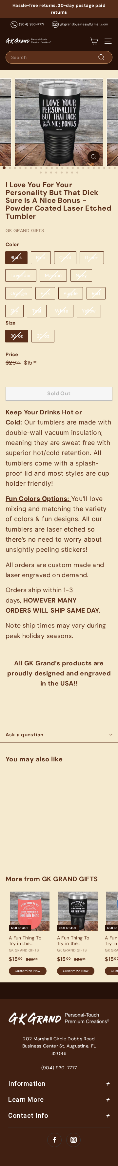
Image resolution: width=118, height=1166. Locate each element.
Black (16, 257)
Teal (36, 311)
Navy (81, 275)
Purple (71, 293)
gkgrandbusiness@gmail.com (84, 24)
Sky (14, 311)
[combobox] (59, 57)
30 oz (16, 336)
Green (92, 257)
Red (96, 293)
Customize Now (28, 851)
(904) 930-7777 (32, 24)
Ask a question (24, 734)
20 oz (43, 336)
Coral (65, 257)
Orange (18, 293)
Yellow (89, 311)
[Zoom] (94, 157)
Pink (45, 293)
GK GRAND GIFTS (25, 230)
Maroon (53, 275)
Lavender (20, 275)
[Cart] (94, 41)
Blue (40, 257)
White (61, 311)
